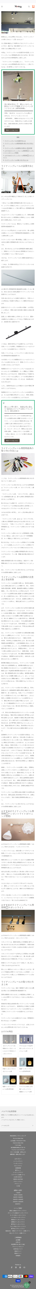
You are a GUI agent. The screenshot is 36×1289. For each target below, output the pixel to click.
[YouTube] (24, 1267)
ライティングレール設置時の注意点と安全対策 (18, 148)
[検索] (29, 6)
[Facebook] (12, 1267)
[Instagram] (16, 1267)
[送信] (33, 1125)
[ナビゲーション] (2, 6)
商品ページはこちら (12, 130)
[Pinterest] (20, 1267)
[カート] (33, 6)
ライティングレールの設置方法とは (15, 141)
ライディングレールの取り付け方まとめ (16, 160)
